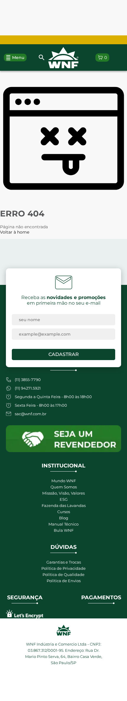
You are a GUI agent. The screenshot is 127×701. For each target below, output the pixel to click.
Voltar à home (14, 232)
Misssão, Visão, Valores (63, 493)
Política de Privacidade (63, 568)
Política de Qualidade (63, 574)
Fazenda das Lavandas (64, 505)
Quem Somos (64, 487)
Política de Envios (64, 580)
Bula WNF (64, 530)
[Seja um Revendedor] (63, 438)
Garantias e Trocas (63, 562)
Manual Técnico (63, 524)
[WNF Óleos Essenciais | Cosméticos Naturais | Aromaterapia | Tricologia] (63, 58)
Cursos (63, 511)
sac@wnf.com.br (30, 413)
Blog (63, 518)
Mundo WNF (63, 480)
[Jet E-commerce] (63, 683)
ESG (64, 499)
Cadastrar (63, 354)
